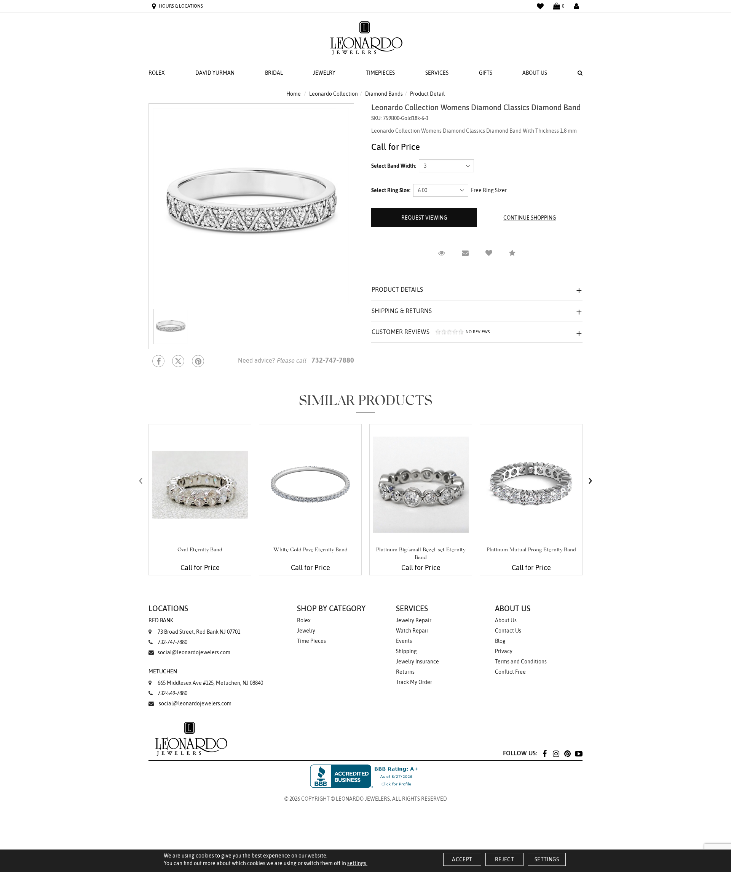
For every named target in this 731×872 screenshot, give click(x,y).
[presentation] (140, 480)
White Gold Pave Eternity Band (310, 550)
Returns (405, 672)
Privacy (503, 651)
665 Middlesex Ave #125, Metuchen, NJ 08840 (205, 677)
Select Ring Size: (390, 190)
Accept (462, 859)
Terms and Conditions (521, 661)
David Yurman (215, 73)
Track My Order (414, 682)
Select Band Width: (393, 166)
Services (436, 73)
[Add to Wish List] (489, 253)
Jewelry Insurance (417, 661)
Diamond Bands (384, 94)
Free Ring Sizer (489, 190)
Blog (500, 641)
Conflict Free (510, 672)
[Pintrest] (198, 361)
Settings (547, 859)
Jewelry (324, 73)
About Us (534, 73)
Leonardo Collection (333, 94)
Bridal (274, 73)
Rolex (156, 73)
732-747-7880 (172, 642)
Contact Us (508, 631)
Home (293, 94)
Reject (504, 859)
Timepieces (380, 73)
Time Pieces (311, 641)
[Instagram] (556, 753)
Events (404, 641)
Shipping (406, 651)
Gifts (485, 73)
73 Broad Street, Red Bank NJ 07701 (194, 626)
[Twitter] (178, 361)
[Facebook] (158, 361)
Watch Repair (412, 631)
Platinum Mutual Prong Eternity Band (531, 550)
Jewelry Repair (413, 620)
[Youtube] (579, 753)
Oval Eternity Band (199, 550)
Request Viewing (424, 218)
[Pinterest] (567, 753)
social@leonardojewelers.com (194, 652)
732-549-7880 (172, 693)
